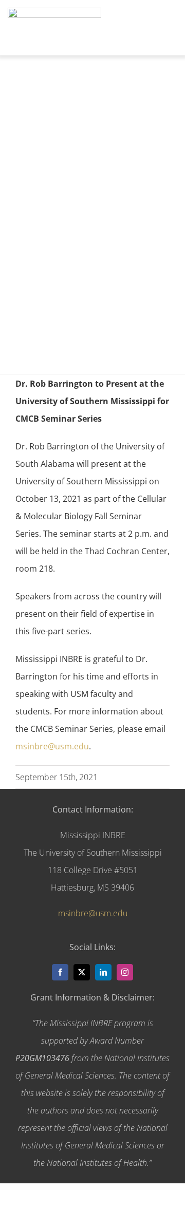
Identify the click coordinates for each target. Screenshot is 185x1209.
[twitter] (81, 972)
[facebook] (60, 972)
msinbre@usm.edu (52, 746)
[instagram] (125, 972)
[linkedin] (103, 972)
